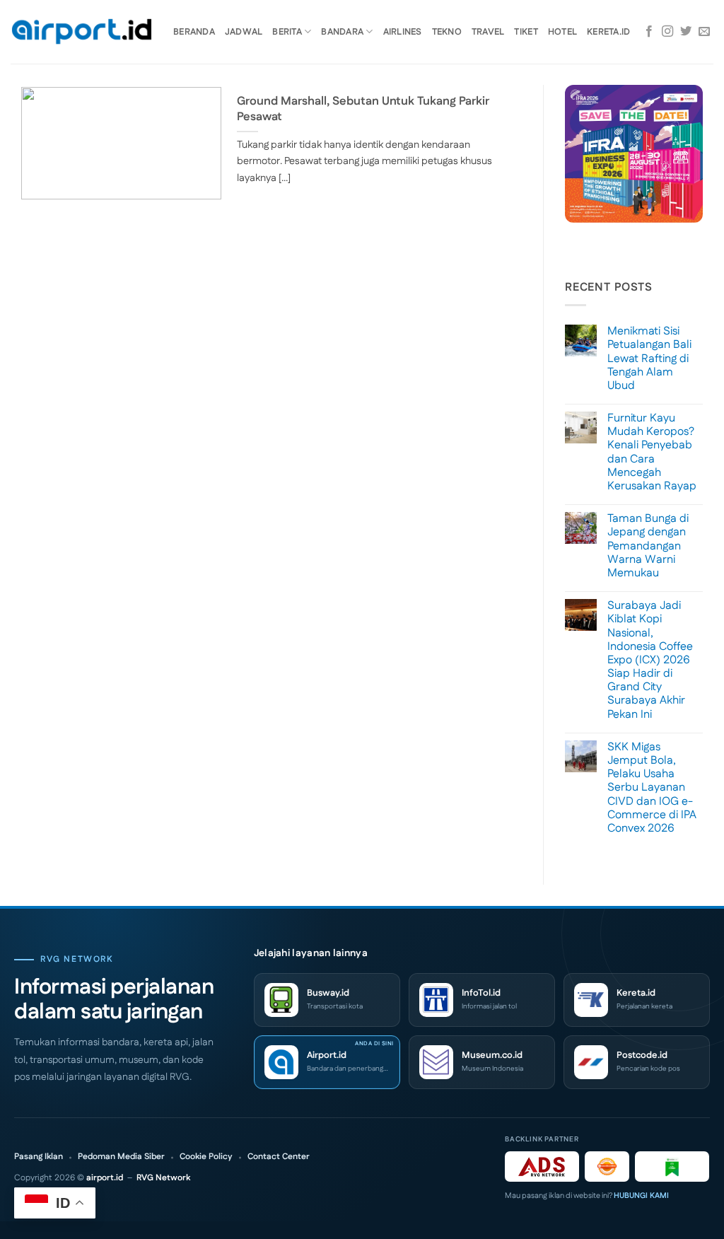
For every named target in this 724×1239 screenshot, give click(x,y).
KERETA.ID (608, 31)
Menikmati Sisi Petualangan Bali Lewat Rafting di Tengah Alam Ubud (649, 358)
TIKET (525, 31)
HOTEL (562, 31)
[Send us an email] (704, 31)
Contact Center (278, 1157)
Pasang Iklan (38, 1157)
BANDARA (342, 31)
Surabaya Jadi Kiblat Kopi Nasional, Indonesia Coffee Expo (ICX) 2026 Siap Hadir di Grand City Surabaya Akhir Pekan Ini (650, 660)
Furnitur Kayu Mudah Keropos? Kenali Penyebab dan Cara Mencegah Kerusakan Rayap (651, 452)
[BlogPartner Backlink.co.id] (672, 1166)
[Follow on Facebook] (649, 31)
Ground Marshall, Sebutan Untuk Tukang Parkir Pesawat (363, 109)
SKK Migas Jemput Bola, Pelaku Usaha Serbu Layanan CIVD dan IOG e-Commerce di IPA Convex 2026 (651, 787)
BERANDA (194, 31)
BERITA (287, 31)
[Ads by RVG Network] (542, 1166)
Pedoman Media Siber (121, 1157)
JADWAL (244, 31)
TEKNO (447, 31)
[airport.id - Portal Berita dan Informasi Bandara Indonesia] (81, 32)
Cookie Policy (206, 1157)
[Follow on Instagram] (667, 31)
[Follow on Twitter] (685, 31)
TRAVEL (488, 31)
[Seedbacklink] (607, 1166)
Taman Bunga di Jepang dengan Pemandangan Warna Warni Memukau (648, 546)
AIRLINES (402, 31)
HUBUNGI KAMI (641, 1196)
